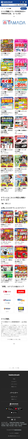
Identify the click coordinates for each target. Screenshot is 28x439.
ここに (25, 333)
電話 (3, 203)
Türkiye (16, 425)
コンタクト (14, 381)
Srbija (7, 425)
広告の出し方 (14, 396)
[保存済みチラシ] (20, 2)
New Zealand (23, 424)
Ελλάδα (7, 424)
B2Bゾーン (14, 399)
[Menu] (26, 2)
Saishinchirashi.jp (17, 429)
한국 (19, 424)
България (22, 422)
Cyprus (3, 424)
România (3, 425)
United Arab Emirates (14, 422)
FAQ (14, 379)
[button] (23, 2)
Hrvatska (12, 424)
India (16, 424)
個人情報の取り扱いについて (14, 435)
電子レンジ (8, 203)
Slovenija (11, 425)
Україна (20, 425)
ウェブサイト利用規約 (14, 433)
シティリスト (14, 384)
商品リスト (14, 386)
